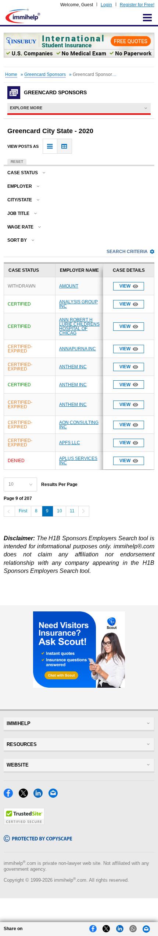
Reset (17, 162)
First (23, 510)
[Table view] (64, 146)
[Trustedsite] (24, 822)
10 (59, 510)
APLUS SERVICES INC (78, 460)
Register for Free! (137, 4)
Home (11, 74)
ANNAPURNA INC (77, 348)
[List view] (50, 146)
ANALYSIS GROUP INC (78, 304)
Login (106, 4)
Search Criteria (127, 251)
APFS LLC (69, 442)
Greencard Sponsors (45, 74)
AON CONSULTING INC (78, 424)
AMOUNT (68, 286)
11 (72, 510)
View (124, 286)
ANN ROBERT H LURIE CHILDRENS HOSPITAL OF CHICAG (79, 326)
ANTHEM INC (73, 366)
